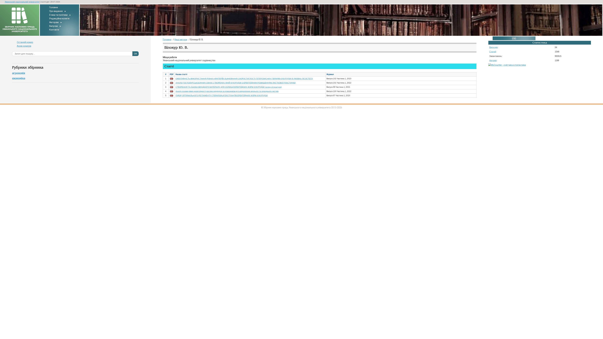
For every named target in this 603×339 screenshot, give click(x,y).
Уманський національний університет (22, 2)
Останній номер (25, 42)
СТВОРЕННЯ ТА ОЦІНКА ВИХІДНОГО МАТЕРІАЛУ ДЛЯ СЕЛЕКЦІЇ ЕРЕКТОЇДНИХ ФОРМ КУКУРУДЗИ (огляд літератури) (229, 87)
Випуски (53, 26)
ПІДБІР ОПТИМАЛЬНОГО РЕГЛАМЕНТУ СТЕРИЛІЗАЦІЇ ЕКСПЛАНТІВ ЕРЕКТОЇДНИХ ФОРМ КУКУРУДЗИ (222, 95)
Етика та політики (58, 15)
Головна (53, 7)
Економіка (18, 78)
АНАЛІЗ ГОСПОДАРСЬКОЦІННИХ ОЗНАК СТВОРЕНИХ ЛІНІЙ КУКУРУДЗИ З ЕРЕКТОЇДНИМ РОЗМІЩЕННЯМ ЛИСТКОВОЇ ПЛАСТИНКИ (236, 83)
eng (514, 38)
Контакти (54, 29)
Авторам (54, 22)
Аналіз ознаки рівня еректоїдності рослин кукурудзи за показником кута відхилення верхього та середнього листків (227, 91)
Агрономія (18, 73)
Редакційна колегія (59, 18)
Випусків (493, 47)
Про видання (56, 11)
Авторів (493, 60)
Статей (492, 52)
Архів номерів (24, 46)
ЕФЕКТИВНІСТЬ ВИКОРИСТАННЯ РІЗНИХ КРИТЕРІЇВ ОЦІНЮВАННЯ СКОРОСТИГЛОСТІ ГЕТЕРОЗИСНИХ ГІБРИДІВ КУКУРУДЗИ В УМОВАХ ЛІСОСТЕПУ (244, 79)
